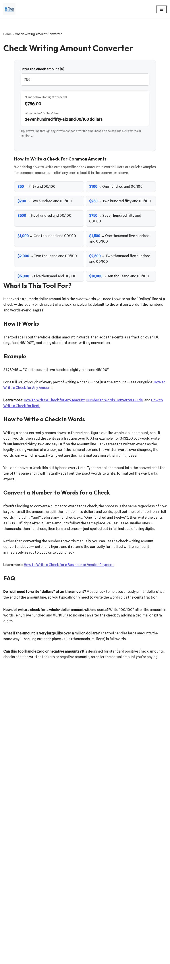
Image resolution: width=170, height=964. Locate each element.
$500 (21, 215)
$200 (21, 201)
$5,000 (23, 276)
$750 (93, 215)
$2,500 (95, 256)
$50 (20, 186)
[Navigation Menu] (161, 9)
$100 (93, 186)
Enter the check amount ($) (42, 69)
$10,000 (95, 276)
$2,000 (23, 256)
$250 (93, 201)
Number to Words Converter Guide (114, 400)
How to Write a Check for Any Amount (54, 400)
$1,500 (94, 236)
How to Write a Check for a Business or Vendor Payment (69, 565)
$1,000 (23, 236)
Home (7, 34)
